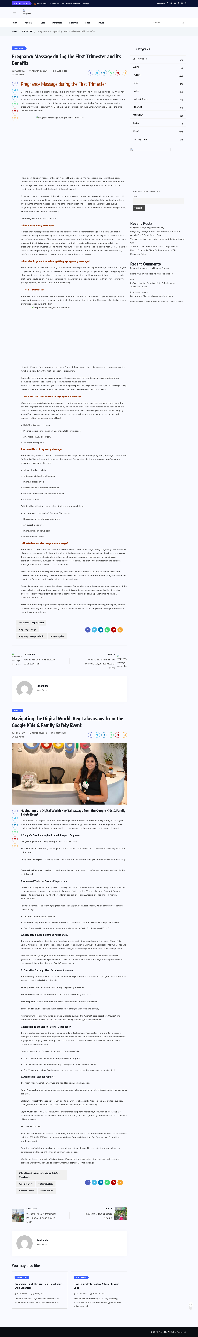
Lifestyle (73, 22)
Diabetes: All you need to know (159, 273)
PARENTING (27, 31)
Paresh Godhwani (138, 292)
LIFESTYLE (158, 107)
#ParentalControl (26, 1190)
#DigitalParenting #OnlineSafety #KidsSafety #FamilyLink (39, 1175)
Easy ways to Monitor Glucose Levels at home (151, 296)
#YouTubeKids (46, 1190)
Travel (101, 22)
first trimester (91, 296)
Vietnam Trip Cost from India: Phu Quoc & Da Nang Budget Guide (157, 241)
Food (87, 22)
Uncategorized (158, 140)
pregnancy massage (27, 629)
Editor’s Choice (158, 59)
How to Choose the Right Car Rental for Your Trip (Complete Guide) (153, 252)
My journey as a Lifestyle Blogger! (153, 268)
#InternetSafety (45, 1184)
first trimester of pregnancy (31, 622)
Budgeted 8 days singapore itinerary (147, 227)
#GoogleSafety (25, 1184)
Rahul (132, 268)
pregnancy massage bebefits (31, 636)
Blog (43, 22)
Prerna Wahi (135, 273)
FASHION (158, 75)
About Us (29, 22)
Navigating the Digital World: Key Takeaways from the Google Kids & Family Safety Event (155, 233)
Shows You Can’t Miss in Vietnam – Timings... (70, 3)
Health (158, 91)
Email (135, 197)
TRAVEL (158, 132)
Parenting (57, 22)
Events (158, 67)
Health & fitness (158, 99)
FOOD (158, 83)
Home (14, 22)
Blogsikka (22, 1293)
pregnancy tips (57, 636)
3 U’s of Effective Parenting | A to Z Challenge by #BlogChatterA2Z (152, 285)
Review (158, 124)
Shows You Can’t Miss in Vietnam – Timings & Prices (154, 246)
